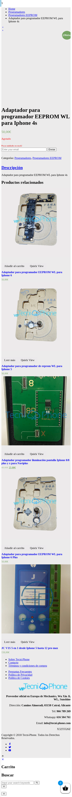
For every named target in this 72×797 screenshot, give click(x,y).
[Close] (3, 786)
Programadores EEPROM (22, 15)
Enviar (52, 149)
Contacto (13, 662)
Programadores (23, 158)
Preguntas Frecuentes (20, 671)
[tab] (36, 167)
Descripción (12, 167)
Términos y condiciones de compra (27, 665)
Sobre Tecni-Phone (19, 659)
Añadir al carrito (14, 266)
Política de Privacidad (20, 674)
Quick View (37, 266)
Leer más (9, 360)
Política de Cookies (19, 677)
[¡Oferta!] (36, 410)
